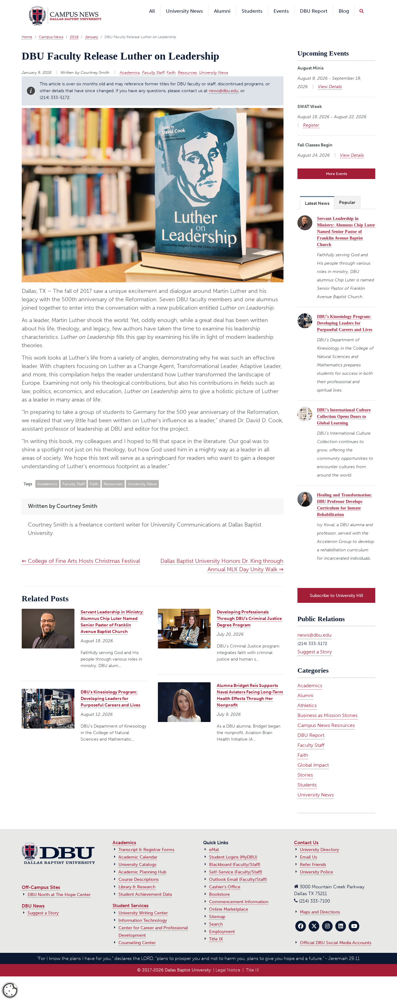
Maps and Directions (320, 901)
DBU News (33, 895)
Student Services (131, 895)
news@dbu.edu (223, 81)
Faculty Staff (153, 63)
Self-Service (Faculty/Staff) (235, 861)
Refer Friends (313, 853)
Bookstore (219, 883)
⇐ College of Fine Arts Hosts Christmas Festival (81, 551)
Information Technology (142, 909)
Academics (130, 63)
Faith (171, 63)
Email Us (308, 846)
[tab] (317, 193)
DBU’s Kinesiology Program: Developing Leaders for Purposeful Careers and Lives (110, 689)
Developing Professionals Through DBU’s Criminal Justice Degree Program (249, 609)
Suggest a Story (314, 641)
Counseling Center (137, 932)
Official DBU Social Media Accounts (335, 932)
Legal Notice (228, 959)
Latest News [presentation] (317, 194)
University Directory (319, 838)
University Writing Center (143, 902)
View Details (330, 77)
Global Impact (313, 754)
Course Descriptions (138, 868)
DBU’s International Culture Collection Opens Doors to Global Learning (344, 407)
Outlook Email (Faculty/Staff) (238, 868)
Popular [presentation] (347, 193)
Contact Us (306, 832)
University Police (316, 861)
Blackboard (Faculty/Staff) (234, 853)
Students (307, 774)
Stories (305, 764)
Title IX (216, 928)
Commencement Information (238, 891)
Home (27, 27)
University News (213, 63)
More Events (336, 164)
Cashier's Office (224, 876)
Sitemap (217, 905)
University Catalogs (137, 853)
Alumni (305, 685)
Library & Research (136, 876)
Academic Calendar (137, 846)
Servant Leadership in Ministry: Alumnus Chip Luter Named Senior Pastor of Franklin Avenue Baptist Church (346, 222)
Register (311, 116)
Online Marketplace (228, 898)
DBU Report (310, 724)
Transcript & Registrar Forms (146, 838)
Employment (222, 920)
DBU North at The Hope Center (59, 883)
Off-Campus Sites (41, 876)
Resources (187, 63)
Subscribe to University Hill (336, 584)
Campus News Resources (326, 714)
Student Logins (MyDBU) (233, 846)
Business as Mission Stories (327, 704)
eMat (214, 838)
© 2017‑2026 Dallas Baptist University (174, 959)
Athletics (307, 694)
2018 (74, 27)
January (91, 27)
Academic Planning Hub (142, 861)
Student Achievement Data (145, 883)
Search (216, 913)
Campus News (51, 27)
